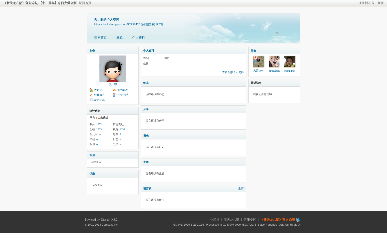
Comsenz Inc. (110, 224)
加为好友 (122, 90)
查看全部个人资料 (233, 72)
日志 (146, 135)
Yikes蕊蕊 (274, 70)
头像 (92, 50)
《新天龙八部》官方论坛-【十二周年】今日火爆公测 (40, 3)
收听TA (98, 90)
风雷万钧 (258, 70)
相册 (92, 155)
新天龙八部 (231, 219)
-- (126, 124)
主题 (119, 37)
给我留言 (99, 94)
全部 (241, 188)
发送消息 (99, 99)
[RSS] (159, 24)
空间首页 (100, 37)
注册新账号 (366, 3)
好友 (253, 50)
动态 (146, 82)
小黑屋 (214, 219)
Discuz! (105, 219)
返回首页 (85, 3)
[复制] (151, 24)
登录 (380, 3)
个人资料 (138, 37)
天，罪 (113, 84)
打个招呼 (122, 94)
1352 (99, 124)
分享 (146, 109)
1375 (99, 129)
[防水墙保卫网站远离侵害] (298, 219)
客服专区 (250, 219)
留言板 (147, 188)
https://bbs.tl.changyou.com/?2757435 (117, 24)
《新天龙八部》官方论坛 (277, 219)
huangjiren (289, 70)
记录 (92, 173)
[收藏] (144, 24)
